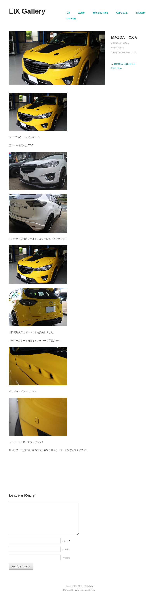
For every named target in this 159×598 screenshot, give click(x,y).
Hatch (93, 590)
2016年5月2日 (123, 43)
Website (66, 557)
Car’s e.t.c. (122, 13)
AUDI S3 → (116, 68)
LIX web (140, 13)
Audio (81, 13)
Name (66, 540)
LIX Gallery (27, 11)
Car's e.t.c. (125, 52)
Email (66, 549)
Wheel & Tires (100, 13)
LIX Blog (71, 18)
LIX (68, 13)
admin (121, 47)
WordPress (80, 590)
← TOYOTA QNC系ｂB (123, 64)
